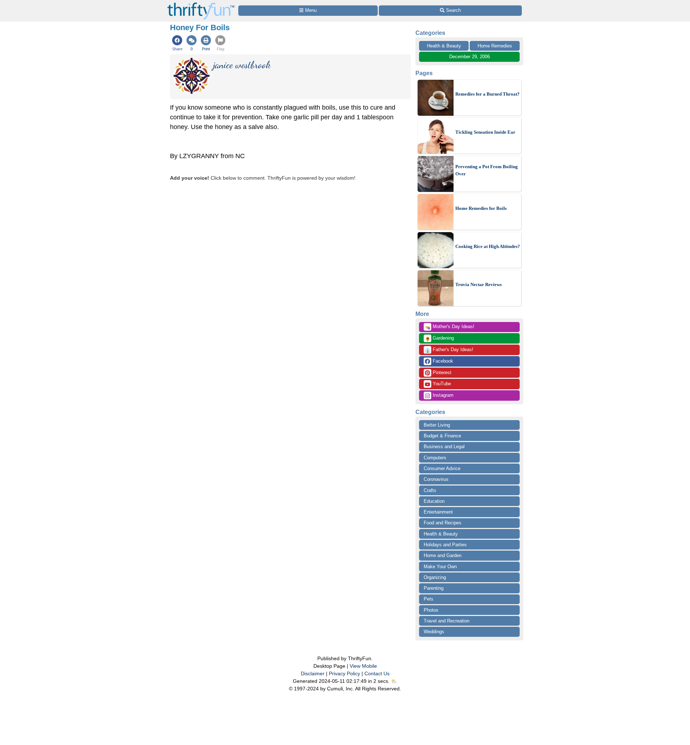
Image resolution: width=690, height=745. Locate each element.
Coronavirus (436, 479)
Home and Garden (442, 555)
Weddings (434, 631)
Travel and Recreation (446, 621)
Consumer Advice (442, 468)
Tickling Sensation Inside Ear (485, 132)
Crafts (430, 490)
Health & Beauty (444, 46)
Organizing (435, 577)
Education (434, 501)
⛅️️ (394, 681)
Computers (435, 457)
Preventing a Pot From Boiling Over (486, 170)
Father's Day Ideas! (449, 350)
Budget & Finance (442, 435)
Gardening (439, 338)
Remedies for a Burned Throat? (487, 94)
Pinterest (441, 372)
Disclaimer (313, 673)
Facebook (442, 361)
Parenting (433, 588)
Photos (431, 610)
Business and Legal (444, 446)
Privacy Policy (344, 673)
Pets (428, 599)
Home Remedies (495, 46)
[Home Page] (200, 4)
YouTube (441, 383)
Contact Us (377, 673)
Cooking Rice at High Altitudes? (487, 246)
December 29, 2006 (469, 56)
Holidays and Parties (445, 544)
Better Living (437, 425)
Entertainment (438, 512)
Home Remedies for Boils (481, 208)
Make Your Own (440, 566)
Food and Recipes (442, 522)
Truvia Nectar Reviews (478, 284)
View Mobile (363, 666)
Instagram (442, 395)
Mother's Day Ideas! (449, 327)
